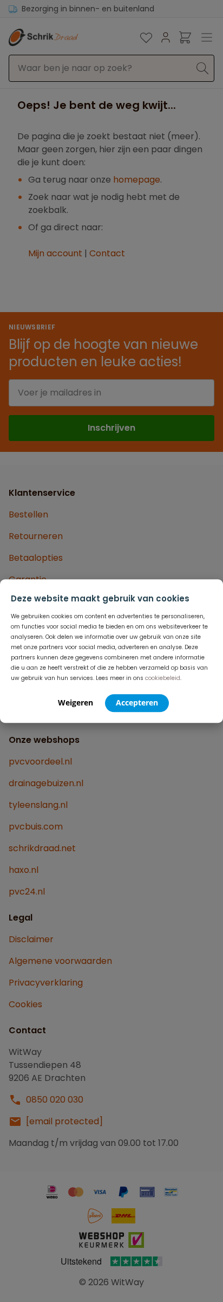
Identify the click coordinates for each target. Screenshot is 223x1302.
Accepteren (137, 702)
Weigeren (75, 702)
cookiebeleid (162, 678)
